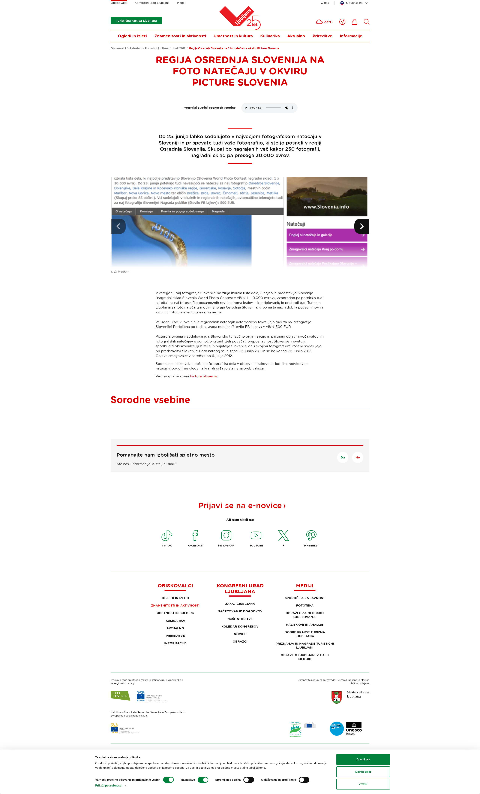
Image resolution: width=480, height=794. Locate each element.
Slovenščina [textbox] (354, 2)
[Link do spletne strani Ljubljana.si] (350, 697)
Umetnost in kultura (233, 36)
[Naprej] (361, 226)
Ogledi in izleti (132, 36)
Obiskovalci (119, 2)
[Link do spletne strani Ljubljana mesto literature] (346, 729)
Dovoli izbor (363, 771)
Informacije (351, 36)
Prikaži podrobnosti (108, 785)
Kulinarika (270, 36)
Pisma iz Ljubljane (157, 48)
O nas (325, 2)
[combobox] (354, 3)
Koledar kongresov (240, 626)
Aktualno (296, 36)
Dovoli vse (363, 759)
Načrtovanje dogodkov (240, 611)
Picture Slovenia (203, 376)
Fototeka (305, 605)
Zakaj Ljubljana (240, 603)
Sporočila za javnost (305, 598)
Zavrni (363, 784)
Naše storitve (240, 619)
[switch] (203, 780)
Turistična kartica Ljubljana (136, 20)
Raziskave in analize (304, 624)
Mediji (181, 2)
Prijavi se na (240, 505)
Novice (240, 634)
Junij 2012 (179, 48)
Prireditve (322, 36)
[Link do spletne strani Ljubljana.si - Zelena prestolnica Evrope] (303, 729)
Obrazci (240, 641)
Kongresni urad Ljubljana (152, 2)
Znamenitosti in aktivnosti (180, 36)
